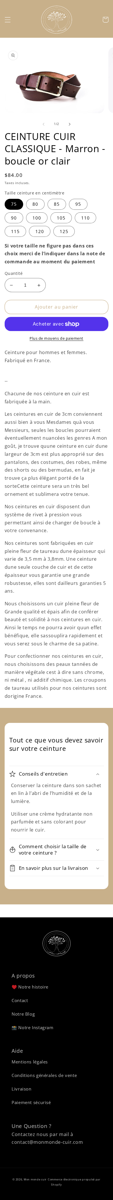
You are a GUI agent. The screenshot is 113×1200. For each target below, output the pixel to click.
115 (15, 231)
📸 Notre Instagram (33, 1027)
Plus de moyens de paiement (56, 338)
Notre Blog (23, 1014)
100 (36, 218)
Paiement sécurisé (31, 1102)
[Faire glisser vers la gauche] (43, 124)
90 (14, 218)
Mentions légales (30, 1062)
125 (64, 231)
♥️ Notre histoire (30, 987)
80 (35, 204)
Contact (20, 1000)
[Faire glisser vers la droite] (69, 124)
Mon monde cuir (35, 1179)
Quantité (14, 273)
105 (61, 218)
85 (57, 204)
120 (39, 231)
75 (14, 204)
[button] (7, 19)
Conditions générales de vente (44, 1075)
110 (85, 218)
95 (78, 204)
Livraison (22, 1089)
